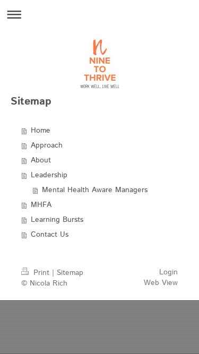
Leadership (49, 175)
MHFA (41, 205)
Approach (47, 145)
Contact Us (49, 234)
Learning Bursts (57, 219)
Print (41, 272)
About (41, 160)
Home (40, 130)
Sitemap (70, 272)
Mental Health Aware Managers (95, 190)
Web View (161, 283)
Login (168, 272)
